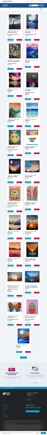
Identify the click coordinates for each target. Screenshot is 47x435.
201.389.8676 (29, 399)
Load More (23, 357)
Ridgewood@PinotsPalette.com (32, 398)
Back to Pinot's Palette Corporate (9, 387)
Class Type (5, 5)
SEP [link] (42, 9)
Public (34, 5)
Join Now (35, 380)
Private (41, 5)
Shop (4, 411)
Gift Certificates (6, 408)
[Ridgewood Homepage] (7, 1)
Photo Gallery (5, 415)
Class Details (10, 39)
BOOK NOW (19, 39)
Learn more (9, 433)
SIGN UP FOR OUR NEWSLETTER (32, 411)
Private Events (5, 406)
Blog (4, 413)
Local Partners (6, 416)
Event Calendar (6, 405)
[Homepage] (13, 393)
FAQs (4, 410)
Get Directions (29, 396)
